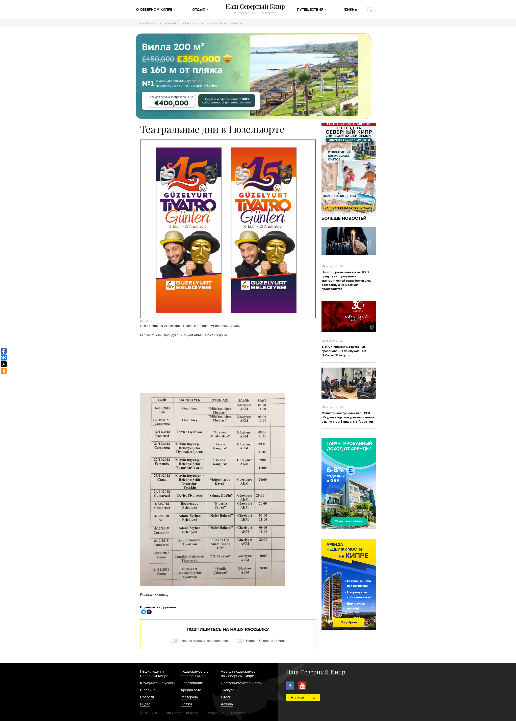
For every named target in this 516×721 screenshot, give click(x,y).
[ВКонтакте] (143, 612)
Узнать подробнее (348, 521)
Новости (190, 23)
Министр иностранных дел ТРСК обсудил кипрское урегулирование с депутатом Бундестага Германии (347, 417)
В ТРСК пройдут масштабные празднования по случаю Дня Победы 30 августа (343, 351)
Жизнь (350, 9)
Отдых (198, 9)
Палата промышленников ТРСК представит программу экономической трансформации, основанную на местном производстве (346, 280)
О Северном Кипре (154, 9)
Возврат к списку (154, 595)
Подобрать (348, 622)
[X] (149, 612)
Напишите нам (303, 698)
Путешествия (310, 9)
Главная (145, 23)
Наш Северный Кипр (255, 9)
